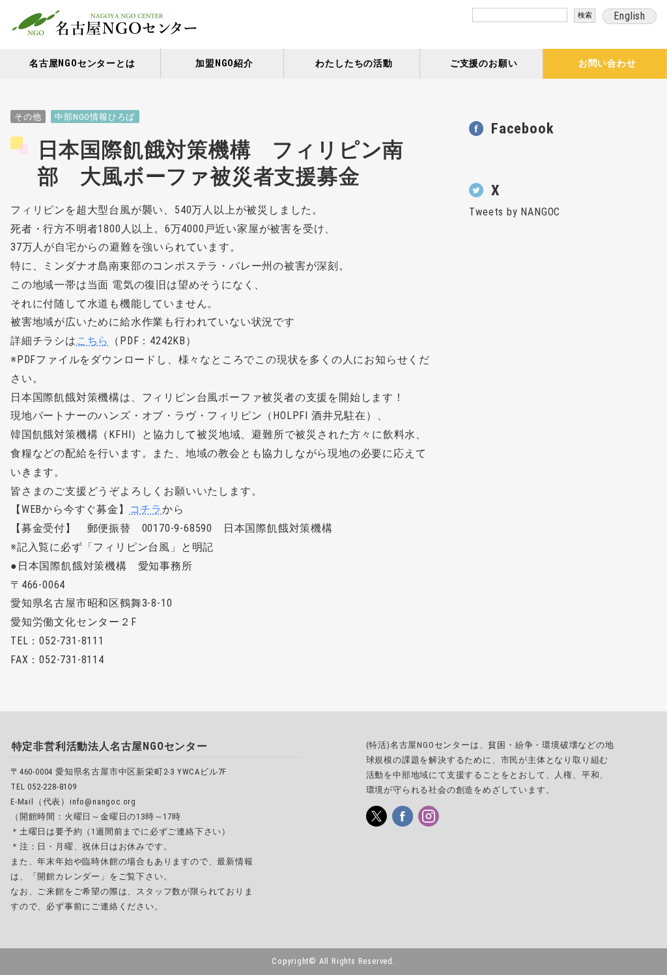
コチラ (146, 509)
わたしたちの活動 (353, 63)
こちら (92, 341)
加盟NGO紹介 (224, 63)
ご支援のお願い (484, 63)
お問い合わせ (607, 63)
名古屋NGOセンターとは (82, 63)
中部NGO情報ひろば (95, 117)
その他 (27, 117)
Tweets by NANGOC (514, 212)
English (630, 16)
